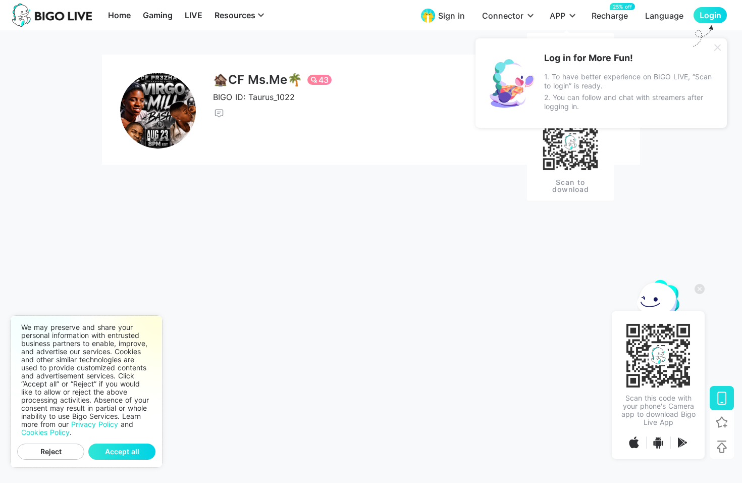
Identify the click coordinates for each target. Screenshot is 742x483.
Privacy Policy (94, 424)
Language (664, 16)
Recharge (610, 15)
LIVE (193, 15)
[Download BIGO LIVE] (722, 398)
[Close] (718, 47)
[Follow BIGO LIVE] (722, 422)
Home (119, 15)
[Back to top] (722, 446)
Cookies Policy (45, 432)
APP (557, 16)
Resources (235, 15)
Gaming (158, 15)
